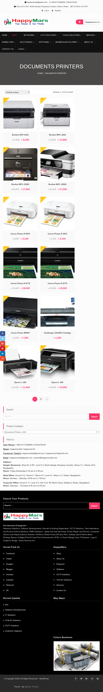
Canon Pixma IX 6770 (20, 283)
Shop (14, 35)
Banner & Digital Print (66, 42)
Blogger (9, 569)
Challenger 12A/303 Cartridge (57, 333)
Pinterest (10, 585)
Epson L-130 (20, 382)
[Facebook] (2, 333)
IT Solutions (10, 615)
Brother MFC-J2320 (20, 184)
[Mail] (2, 358)
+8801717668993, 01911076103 (64, 2)
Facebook (10, 553)
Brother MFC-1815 (57, 135)
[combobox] (51, 432)
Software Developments (15, 610)
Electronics (26, 42)
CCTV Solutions (48, 35)
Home (4, 35)
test (6, 604)
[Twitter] (2, 338)
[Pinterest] (2, 348)
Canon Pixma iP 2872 (20, 234)
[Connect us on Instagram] (92, 679)
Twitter (9, 559)
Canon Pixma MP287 (20, 333)
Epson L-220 (57, 382)
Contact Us (7, 49)
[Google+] (2, 343)
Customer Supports (13, 631)
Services (90, 35)
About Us (88, 42)
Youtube (9, 574)
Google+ (10, 564)
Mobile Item (7, 42)
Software (44, 42)
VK (7, 590)
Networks (29, 35)
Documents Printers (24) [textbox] (50, 432)
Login (21, 49)
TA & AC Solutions (71, 35)
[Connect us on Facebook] (76, 679)
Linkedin (9, 580)
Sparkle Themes (32, 687)
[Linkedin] (2, 353)
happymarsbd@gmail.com (36, 2)
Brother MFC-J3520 (57, 184)
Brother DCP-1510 (20, 135)
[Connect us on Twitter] (81, 679)
